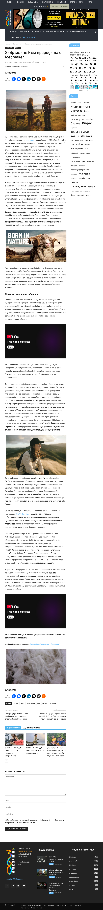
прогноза (82, 166)
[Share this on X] (24, 79)
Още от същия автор (31, 728)
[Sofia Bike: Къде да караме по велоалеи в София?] (42, 859)
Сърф (86, 111)
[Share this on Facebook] (14, 79)
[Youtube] (24, 886)
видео (87, 123)
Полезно (46, 32)
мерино (44, 703)
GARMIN (73, 103)
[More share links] (44, 79)
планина (90, 161)
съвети (74, 182)
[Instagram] (13, 886)
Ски (87, 107)
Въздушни (33, 2)
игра (81, 140)
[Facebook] (7, 886)
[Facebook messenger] (19, 79)
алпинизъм (77, 119)
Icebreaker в (35, 644)
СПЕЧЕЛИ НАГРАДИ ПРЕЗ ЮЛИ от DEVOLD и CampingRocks (35, 750)
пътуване (84, 174)
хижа (88, 195)
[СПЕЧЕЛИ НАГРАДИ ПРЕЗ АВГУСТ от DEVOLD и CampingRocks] (14, 739)
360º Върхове (61, 905)
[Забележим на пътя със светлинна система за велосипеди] (42, 885)
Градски (61, 2)
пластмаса (53, 703)
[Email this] (34, 79)
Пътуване (34, 32)
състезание (78, 186)
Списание (14, 38)
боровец (89, 119)
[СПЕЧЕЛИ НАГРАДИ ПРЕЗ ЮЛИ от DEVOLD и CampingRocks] (35, 739)
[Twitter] (18, 886)
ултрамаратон (76, 191)
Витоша (87, 103)
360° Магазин (28, 38)
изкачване (89, 140)
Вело (81, 2)
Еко (67, 32)
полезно (74, 166)
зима (77, 140)
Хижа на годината (78, 115)
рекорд (74, 178)
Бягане (73, 2)
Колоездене (77, 107)
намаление (75, 157)
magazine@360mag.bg (14, 879)
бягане (75, 123)
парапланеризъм (78, 161)
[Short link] (39, 79)
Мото (90, 2)
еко (38, 703)
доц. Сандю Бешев (80, 132)
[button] (95, 32)
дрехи (22, 703)
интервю (77, 144)
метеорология (85, 153)
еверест (75, 136)
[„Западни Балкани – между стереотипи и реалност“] (42, 872)
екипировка (31, 703)
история (87, 144)
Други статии (46, 850)
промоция (74, 174)
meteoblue (83, 91)
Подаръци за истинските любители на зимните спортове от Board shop (16, 716)
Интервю (58, 32)
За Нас (23, 905)
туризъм (91, 187)
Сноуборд (76, 111)
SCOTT (80, 103)
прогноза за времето (80, 170)
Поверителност (37, 908)
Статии (72, 869)
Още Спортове (40, 7)
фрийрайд (80, 195)
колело (87, 149)
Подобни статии (13, 728)
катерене (77, 148)
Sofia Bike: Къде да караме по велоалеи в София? (56, 859)
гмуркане (74, 128)
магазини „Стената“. (50, 644)
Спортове (73, 861)
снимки (82, 178)
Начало (7, 44)
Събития (22, 32)
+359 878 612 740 (25, 851)
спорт (89, 178)
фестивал (86, 191)
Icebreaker (30, 140)
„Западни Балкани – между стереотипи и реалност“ (57, 872)
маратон (74, 153)
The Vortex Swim (22, 514)
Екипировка (78, 32)
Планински (47, 2)
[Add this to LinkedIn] (29, 79)
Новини (13, 32)
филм (73, 195)
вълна (16, 703)
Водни (20, 2)
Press (70, 905)
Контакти (25, 908)
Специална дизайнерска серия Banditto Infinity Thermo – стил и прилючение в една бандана (52, 716)
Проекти (78, 905)
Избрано (18, 48)
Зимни (10, 2)
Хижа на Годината (59, 7)
